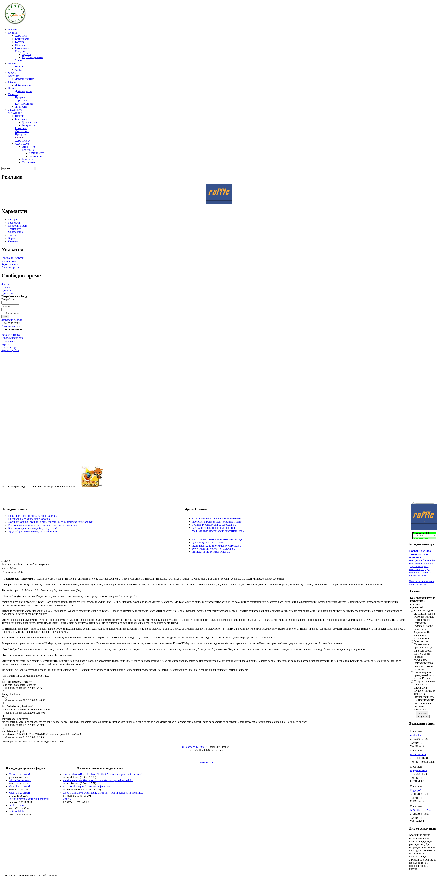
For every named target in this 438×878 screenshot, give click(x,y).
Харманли (21, 35)
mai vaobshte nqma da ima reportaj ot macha (87, 786)
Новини (13, 32)
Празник (6, 290)
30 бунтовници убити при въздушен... (214, 548)
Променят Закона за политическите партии (217, 521)
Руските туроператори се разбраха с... (214, 524)
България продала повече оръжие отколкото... (218, 518)
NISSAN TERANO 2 (422, 810)
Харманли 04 (22, 140)
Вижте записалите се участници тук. (421, 583)
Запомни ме (12, 313)
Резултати (21, 128)
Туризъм (13, 235)
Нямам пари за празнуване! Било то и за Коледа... (424, 675)
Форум (12, 72)
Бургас (5, 344)
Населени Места (17, 225)
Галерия (13, 94)
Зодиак (5, 284)
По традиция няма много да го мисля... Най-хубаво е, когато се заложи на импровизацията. (424, 689)
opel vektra (416, 735)
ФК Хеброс (15, 112)
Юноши (19, 137)
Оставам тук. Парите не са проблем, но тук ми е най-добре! (423, 646)
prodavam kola (418, 754)
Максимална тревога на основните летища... (218, 539)
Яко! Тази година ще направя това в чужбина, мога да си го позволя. (424, 615)
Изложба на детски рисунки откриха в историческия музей (43, 525)
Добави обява (23, 85)
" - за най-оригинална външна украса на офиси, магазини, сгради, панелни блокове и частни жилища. (422, 563)
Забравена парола (11, 319)
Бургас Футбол (10, 350)
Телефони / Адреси (12, 257)
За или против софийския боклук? (29, 798)
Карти (11, 238)
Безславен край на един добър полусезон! (32, 528)
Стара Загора (9, 347)
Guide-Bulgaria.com (12, 337)
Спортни (20, 51)
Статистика (22, 131)
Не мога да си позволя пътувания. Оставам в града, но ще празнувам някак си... (424, 661)
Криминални (22, 38)
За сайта (20, 60)
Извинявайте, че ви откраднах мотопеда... (216, 545)
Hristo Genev (195, 871)
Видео (12, 63)
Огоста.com (8, 341)
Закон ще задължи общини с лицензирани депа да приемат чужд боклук (50, 521)
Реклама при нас (11, 267)
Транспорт (14, 228)
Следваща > (205, 762)
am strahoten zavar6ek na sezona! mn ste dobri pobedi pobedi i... (98, 780)
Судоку (5, 287)
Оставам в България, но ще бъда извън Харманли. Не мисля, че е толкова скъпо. (423, 630)
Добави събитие (24, 78)
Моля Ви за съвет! (19, 774)
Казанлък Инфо (10, 334)
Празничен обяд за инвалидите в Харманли (33, 515)
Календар (13, 75)
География (14, 222)
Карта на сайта (10, 264)
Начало (12, 29)
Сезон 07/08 (22, 143)
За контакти (15, 109)
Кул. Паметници (24, 103)
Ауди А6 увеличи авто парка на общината (32, 531)
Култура (19, 41)
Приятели (7, 293)
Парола (5, 306)
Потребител (8, 299)
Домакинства (29, 122)
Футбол (26, 54)
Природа (20, 97)
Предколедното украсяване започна (29, 518)
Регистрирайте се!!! (12, 325)
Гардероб (415, 790)
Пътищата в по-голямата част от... (211, 551)
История (13, 219)
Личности (21, 106)
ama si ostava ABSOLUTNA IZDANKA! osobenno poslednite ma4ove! (102, 774)
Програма (21, 134)
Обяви (12, 82)
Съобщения (22, 48)
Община (20, 45)
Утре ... (67, 798)
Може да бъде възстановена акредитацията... (218, 530)
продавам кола (418, 770)
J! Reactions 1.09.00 (193, 746)
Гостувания (28, 125)
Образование (15, 231)
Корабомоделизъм (32, 57)
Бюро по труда (9, 261)
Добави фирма (23, 91)
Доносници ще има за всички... (210, 542)
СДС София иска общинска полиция (213, 527)
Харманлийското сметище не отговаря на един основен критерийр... (103, 792)
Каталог (13, 88)
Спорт (18, 69)
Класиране (21, 119)
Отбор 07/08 (29, 146)
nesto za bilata (17, 804)
